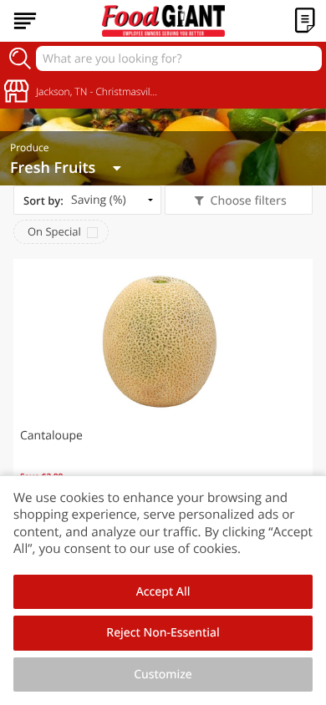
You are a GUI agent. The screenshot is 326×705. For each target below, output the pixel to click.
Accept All (163, 592)
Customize (163, 674)
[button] (163, 391)
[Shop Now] (25, 21)
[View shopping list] (305, 21)
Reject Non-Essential (162, 633)
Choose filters (249, 201)
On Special (54, 231)
